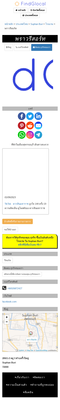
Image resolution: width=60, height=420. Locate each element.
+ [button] (7, 317)
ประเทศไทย (22, 24)
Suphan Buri (36, 24)
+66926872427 (14, 288)
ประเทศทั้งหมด (31, 15)
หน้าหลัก (21, 10)
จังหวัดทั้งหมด (38, 10)
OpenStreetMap (41, 350)
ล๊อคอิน (28, 392)
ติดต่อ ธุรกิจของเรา (42, 47)
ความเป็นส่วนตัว (17, 384)
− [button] (7, 322)
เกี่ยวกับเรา (22, 377)
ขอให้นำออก (10, 229)
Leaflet (21, 350)
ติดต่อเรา (39, 377)
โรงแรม (49, 24)
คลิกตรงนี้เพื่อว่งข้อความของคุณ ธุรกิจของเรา (22, 274)
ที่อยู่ (9, 47)
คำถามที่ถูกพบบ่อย (43, 384)
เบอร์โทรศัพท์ (22, 47)
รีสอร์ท (7, 260)
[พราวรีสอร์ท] (31, 333)
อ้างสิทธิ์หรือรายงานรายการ (17, 221)
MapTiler (30, 350)
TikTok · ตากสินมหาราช (16, 203)
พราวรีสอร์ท (32, 339)
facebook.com (9, 301)
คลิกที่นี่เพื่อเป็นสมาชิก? (30, 244)
